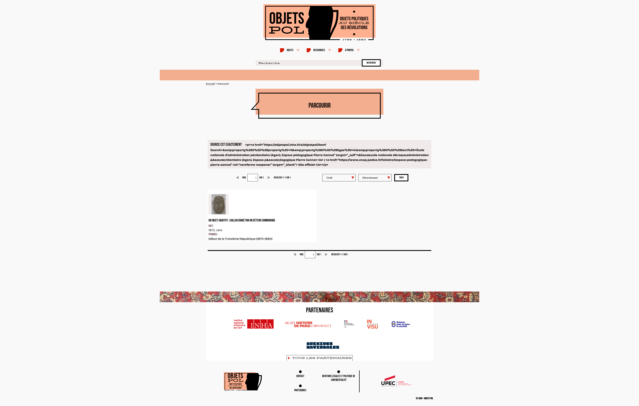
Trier (401, 177)
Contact (300, 376)
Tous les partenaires (322, 358)
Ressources (319, 50)
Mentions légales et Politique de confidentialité (338, 378)
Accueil (210, 83)
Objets (290, 50)
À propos (349, 50)
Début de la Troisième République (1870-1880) (240, 239)
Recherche (371, 62)
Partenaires (300, 390)
